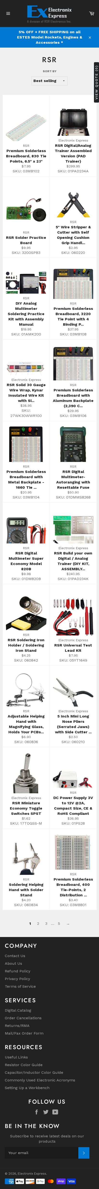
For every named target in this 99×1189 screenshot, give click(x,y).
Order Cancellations (23, 1018)
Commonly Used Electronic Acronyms (40, 1080)
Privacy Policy (17, 978)
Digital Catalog (18, 1010)
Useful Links (16, 1057)
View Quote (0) (96, 82)
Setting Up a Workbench (27, 1087)
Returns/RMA (17, 1025)
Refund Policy (17, 971)
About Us (13, 963)
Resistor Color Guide (24, 1065)
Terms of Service (20, 986)
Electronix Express (32, 1173)
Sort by (49, 71)
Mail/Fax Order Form (24, 1033)
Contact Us (15, 955)
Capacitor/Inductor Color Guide (34, 1072)
